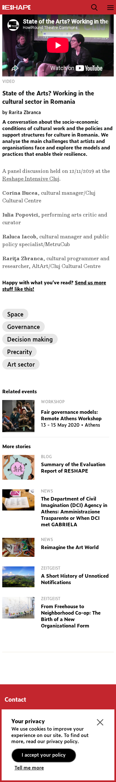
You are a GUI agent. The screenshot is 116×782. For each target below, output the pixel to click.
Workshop (53, 402)
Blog (46, 457)
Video (8, 82)
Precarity (19, 352)
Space (15, 315)
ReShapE (16, 7)
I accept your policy (44, 755)
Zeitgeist (50, 568)
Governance (23, 327)
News (47, 491)
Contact (15, 700)
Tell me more (29, 768)
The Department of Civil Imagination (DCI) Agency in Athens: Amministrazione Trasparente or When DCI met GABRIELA (74, 512)
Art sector (21, 365)
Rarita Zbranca (25, 113)
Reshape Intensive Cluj (30, 179)
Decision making (30, 340)
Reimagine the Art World (70, 547)
